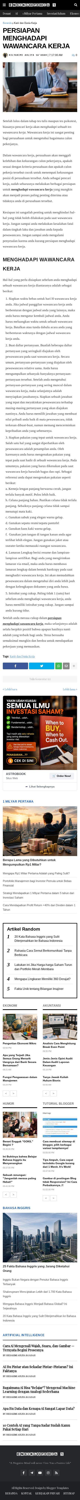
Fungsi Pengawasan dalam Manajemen (20, 1079)
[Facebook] (15, 666)
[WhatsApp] (58, 666)
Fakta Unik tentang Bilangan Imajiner (39, 988)
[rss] (56, 1473)
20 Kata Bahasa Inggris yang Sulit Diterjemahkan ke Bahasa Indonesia (39, 938)
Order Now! (61, 775)
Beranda (7, 23)
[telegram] (32, 1473)
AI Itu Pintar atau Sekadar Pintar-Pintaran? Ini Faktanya (38, 1369)
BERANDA (11, 1493)
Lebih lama (69, 689)
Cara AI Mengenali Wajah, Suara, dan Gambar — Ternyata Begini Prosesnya (38, 1348)
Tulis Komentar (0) (40, 679)
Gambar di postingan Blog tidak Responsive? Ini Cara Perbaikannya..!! (60, 1182)
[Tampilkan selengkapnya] (74, 666)
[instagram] (48, 1473)
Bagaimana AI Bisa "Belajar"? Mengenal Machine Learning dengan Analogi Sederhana (39, 1390)
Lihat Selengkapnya (40, 786)
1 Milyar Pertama (32, 13)
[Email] (66, 666)
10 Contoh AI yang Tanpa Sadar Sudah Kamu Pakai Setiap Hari (36, 1427)
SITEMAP (69, 1493)
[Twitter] (41, 666)
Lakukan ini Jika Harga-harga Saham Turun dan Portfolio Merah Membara (43, 966)
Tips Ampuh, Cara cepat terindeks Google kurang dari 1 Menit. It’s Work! (58, 1163)
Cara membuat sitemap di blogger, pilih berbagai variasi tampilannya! (59, 1145)
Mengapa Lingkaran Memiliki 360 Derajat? (43, 979)
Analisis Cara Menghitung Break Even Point (59, 1045)
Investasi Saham (56, 13)
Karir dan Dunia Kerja (25, 23)
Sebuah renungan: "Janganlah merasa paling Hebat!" (19, 1178)
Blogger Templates (58, 1488)
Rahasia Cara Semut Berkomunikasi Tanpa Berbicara (43, 952)
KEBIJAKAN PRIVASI (47, 1493)
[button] (4, 5)
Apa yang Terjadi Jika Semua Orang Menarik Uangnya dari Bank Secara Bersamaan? (19, 1060)
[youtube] (40, 1473)
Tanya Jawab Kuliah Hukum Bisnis (55, 1079)
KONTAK (26, 1493)
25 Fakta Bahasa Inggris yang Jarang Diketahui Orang (36, 1268)
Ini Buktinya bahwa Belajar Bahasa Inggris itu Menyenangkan (20, 1160)
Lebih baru (11, 689)
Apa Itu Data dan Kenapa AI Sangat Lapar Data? (39, 1409)
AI (16, 13)
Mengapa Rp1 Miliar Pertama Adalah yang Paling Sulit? (36, 873)
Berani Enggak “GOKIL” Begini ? (18, 1143)
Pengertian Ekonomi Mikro (19, 1043)
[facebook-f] (23, 1473)
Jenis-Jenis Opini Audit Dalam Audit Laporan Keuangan (58, 1062)
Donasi (7, 13)
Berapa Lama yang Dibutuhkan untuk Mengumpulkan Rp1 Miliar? (29, 862)
